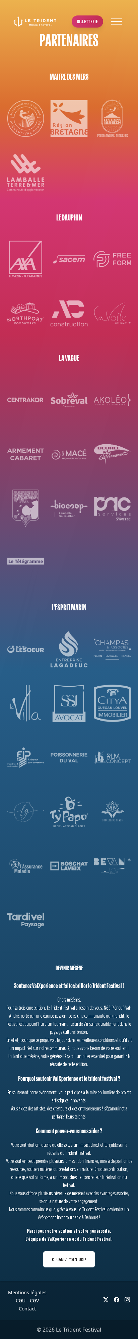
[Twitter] (106, 1299)
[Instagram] (127, 1299)
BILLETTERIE (87, 21)
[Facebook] (116, 1299)
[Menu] (117, 21)
